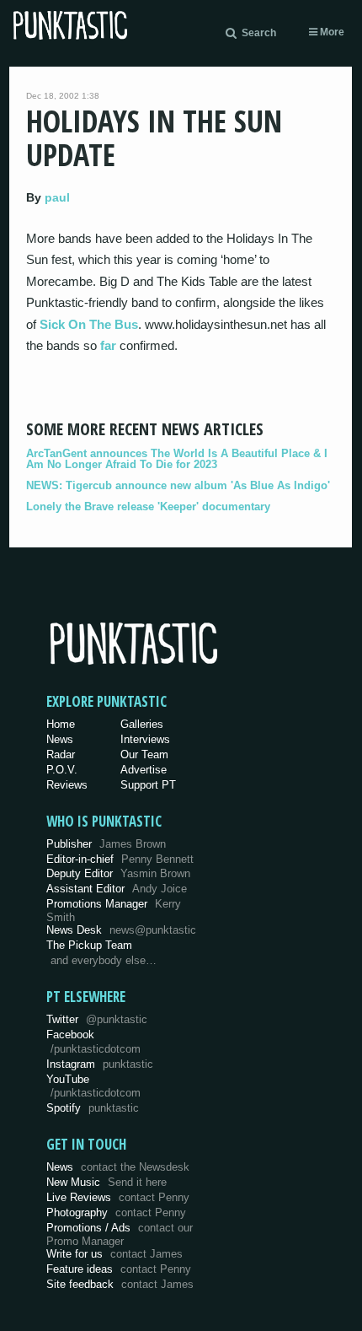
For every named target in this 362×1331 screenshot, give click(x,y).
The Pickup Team (89, 945)
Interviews (145, 739)
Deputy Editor (118, 873)
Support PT (148, 785)
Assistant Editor (116, 888)
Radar (60, 754)
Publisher (106, 844)
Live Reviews (117, 1197)
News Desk (121, 930)
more (330, 32)
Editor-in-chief (120, 859)
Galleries (141, 724)
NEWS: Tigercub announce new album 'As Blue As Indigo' (178, 485)
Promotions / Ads (119, 1234)
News (59, 739)
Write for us (114, 1253)
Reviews (67, 785)
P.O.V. (61, 769)
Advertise (143, 769)
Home (60, 724)
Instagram (99, 1064)
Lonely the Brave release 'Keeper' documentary (148, 506)
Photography (116, 1212)
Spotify (92, 1108)
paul (57, 197)
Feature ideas (118, 1269)
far (108, 345)
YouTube (93, 1086)
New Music (106, 1182)
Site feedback (120, 1284)
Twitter (96, 1019)
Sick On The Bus (89, 324)
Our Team (144, 754)
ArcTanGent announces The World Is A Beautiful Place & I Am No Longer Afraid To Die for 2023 (176, 459)
